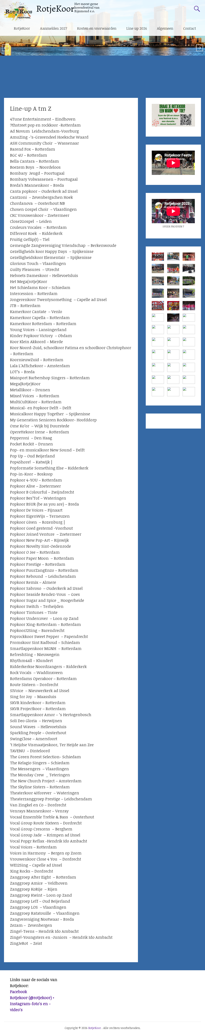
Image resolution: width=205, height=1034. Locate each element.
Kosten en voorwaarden (96, 28)
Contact (189, 28)
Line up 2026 (136, 28)
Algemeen (165, 28)
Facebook (18, 991)
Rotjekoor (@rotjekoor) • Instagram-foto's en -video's (32, 1003)
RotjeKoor (55, 8)
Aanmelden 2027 (53, 28)
